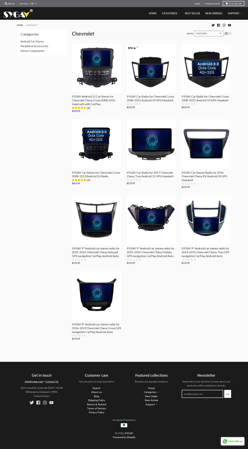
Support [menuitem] (233, 13)
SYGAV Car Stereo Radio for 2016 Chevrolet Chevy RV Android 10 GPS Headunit (204, 176)
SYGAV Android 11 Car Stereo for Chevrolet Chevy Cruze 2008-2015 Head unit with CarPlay (93, 100)
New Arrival (151, 400)
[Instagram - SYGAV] (224, 25)
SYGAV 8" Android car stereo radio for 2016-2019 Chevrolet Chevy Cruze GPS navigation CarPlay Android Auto (96, 328)
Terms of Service (96, 408)
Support (150, 404)
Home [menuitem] (153, 13)
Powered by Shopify (124, 437)
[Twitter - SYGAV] (213, 25)
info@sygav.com (34, 381)
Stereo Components (32, 50)
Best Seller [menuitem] (192, 13)
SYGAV (129, 433)
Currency (24, 3)
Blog (96, 396)
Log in (197, 3)
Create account (212, 3)
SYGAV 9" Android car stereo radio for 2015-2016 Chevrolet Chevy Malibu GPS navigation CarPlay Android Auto (150, 252)
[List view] (229, 33)
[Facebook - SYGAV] (218, 25)
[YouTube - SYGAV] (229, 25)
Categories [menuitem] (169, 13)
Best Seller (151, 396)
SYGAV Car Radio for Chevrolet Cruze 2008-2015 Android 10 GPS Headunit (150, 98)
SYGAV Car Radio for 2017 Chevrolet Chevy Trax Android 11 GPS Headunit (150, 174)
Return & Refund (96, 404)
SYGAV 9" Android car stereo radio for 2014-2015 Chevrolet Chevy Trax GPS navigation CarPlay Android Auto (205, 252)
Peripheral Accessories (34, 46)
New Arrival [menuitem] (214, 13)
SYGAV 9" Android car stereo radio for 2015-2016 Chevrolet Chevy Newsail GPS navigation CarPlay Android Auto (96, 252)
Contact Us (51, 381)
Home (20, 25)
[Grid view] (226, 33)
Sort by (190, 33)
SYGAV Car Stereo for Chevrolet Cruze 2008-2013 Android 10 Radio (96, 174)
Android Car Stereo (32, 41)
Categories (150, 392)
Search (96, 388)
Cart (235, 3)
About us (96, 392)
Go (227, 394)
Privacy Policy (96, 412)
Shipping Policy (96, 400)
